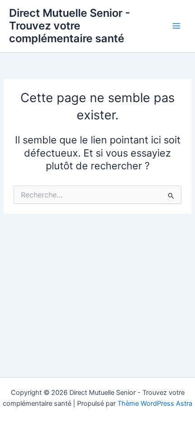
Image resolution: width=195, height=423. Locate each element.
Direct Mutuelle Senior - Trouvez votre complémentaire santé (69, 25)
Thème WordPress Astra (154, 403)
